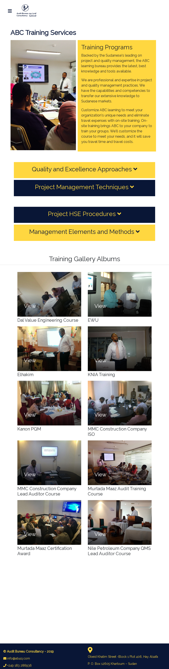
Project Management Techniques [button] (82, 187)
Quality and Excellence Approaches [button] (82, 169)
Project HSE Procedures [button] (82, 214)
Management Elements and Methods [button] (82, 231)
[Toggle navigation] (10, 11)
